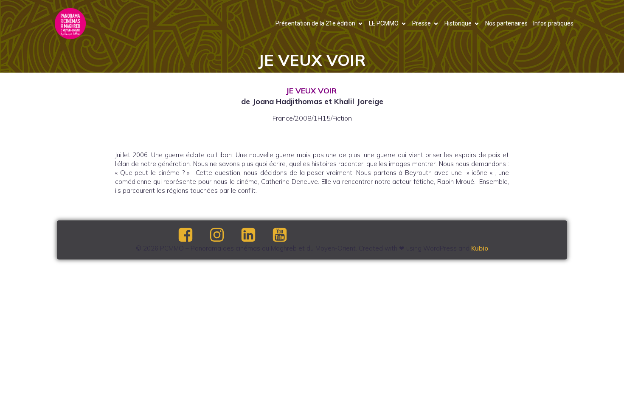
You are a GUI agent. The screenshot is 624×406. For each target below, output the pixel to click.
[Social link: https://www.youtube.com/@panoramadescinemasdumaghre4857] (287, 235)
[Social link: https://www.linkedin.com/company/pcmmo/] (255, 235)
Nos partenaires (506, 23)
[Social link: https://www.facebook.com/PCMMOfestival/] (192, 235)
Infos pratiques (553, 23)
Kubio (479, 248)
